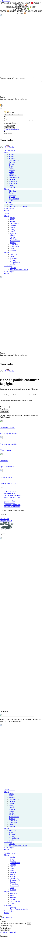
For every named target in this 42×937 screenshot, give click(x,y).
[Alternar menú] (1, 108)
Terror (11, 185)
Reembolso (4, 461)
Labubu (11, 201)
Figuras (6, 189)
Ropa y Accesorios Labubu (18, 206)
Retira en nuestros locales (8, 483)
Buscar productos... (6, 78)
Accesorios (8, 202)
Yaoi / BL (12, 187)
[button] (21, 84)
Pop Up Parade (14, 199)
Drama (11, 166)
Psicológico (12, 175)
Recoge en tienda (6, 477)
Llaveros (12, 204)
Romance (12, 179)
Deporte (11, 164)
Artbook (11, 156)
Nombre (3, 407)
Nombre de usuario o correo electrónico (17, 121)
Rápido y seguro (5, 450)
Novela (11, 174)
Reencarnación (14, 177)
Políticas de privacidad (12, 497)
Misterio (11, 172)
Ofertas (6, 210)
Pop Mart (12, 197)
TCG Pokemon (9, 150)
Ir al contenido (5, 1)
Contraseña (8, 123)
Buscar (2, 97)
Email (2, 409)
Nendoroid (12, 195)
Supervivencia (13, 183)
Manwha (12, 170)
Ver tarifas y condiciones (8, 433)
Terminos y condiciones (12, 495)
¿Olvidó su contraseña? (12, 130)
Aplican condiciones (7, 466)
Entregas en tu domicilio (8, 444)
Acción (11, 154)
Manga (6, 152)
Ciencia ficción (14, 160)
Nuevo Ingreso (9, 208)
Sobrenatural (13, 181)
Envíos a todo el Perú (7, 428)
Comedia (12, 162)
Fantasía (11, 168)
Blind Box (12, 191)
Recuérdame (10, 125)
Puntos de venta (9, 493)
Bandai (11, 193)
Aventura (12, 158)
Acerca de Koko (10, 491)
